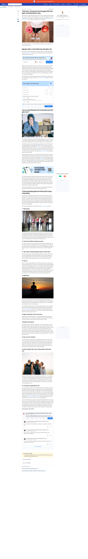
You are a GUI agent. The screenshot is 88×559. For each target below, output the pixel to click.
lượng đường (38, 146)
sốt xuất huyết (30, 396)
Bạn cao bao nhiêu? (26, 92)
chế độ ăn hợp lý (28, 52)
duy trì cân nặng (44, 150)
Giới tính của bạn (25, 87)
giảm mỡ (41, 158)
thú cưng (46, 376)
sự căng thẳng (44, 206)
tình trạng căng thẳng (42, 77)
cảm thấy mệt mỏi (27, 308)
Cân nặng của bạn (25, 94)
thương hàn (37, 396)
